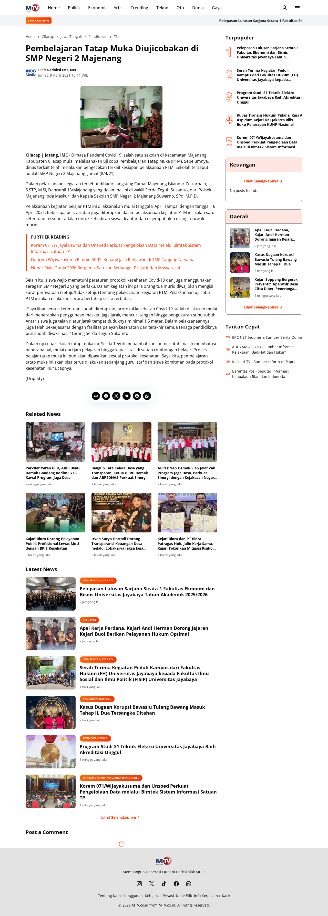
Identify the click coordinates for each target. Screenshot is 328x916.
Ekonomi (96, 8)
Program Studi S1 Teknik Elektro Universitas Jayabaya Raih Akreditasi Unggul (148, 749)
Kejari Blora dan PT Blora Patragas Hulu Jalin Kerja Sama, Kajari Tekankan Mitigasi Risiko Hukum (185, 544)
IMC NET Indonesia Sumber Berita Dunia (267, 337)
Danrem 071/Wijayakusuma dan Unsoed (111, 777)
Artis (118, 8)
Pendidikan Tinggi (95, 738)
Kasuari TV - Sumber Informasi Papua (264, 361)
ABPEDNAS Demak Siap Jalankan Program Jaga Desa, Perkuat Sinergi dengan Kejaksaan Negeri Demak (186, 473)
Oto (180, 8)
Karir (226, 895)
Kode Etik (184, 895)
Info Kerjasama (207, 895)
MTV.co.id (140, 905)
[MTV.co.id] (33, 8)
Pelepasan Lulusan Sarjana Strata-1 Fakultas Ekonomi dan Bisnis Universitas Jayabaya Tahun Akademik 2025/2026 (147, 592)
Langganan (133, 895)
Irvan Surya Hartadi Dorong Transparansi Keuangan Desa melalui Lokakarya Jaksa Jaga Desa (117, 544)
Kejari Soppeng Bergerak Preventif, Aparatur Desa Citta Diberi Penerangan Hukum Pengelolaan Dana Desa (276, 284)
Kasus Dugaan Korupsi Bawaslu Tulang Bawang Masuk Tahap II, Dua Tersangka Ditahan (142, 710)
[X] (116, 396)
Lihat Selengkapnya (118, 817)
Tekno (162, 8)
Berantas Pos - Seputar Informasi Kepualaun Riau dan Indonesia (260, 374)
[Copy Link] (96, 396)
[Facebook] (106, 396)
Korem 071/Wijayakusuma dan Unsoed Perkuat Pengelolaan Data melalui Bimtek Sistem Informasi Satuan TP (148, 792)
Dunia (198, 8)
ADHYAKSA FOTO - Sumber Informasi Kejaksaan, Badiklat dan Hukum (263, 349)
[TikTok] (164, 884)
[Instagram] (139, 884)
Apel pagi (89, 620)
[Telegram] (126, 396)
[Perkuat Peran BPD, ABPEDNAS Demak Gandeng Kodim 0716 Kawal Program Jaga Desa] (55, 442)
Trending (139, 8)
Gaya (217, 8)
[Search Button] (285, 8)
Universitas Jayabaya (98, 580)
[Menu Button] (297, 8)
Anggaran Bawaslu (97, 699)
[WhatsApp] (147, 396)
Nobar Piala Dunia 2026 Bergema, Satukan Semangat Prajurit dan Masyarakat (105, 268)
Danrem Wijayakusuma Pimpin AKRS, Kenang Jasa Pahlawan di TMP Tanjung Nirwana (112, 259)
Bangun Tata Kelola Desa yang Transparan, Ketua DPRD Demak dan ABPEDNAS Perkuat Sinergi (119, 473)
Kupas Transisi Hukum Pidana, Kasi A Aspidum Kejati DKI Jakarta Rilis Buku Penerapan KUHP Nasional (269, 120)
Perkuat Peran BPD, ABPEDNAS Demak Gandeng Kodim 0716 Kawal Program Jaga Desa (53, 473)
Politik (74, 8)
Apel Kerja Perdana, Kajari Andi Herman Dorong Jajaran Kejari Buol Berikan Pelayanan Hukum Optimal (144, 631)
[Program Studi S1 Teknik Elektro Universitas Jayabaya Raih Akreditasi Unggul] (51, 751)
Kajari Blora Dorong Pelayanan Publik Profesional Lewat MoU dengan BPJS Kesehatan (52, 543)
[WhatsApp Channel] (188, 884)
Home (54, 8)
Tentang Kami (110, 895)
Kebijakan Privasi (159, 895)
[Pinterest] (137, 396)
